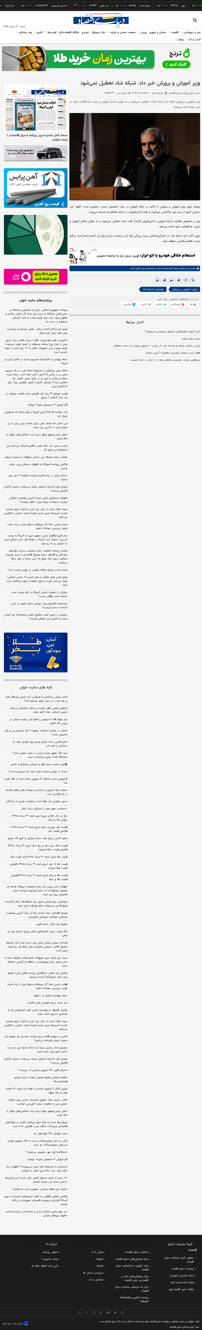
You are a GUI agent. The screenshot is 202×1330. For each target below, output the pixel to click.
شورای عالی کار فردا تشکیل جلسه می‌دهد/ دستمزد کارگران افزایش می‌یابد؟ (35, 489)
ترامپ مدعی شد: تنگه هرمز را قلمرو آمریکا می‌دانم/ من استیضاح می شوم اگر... (37, 448)
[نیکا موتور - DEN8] (35, 153)
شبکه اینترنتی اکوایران (182, 1276)
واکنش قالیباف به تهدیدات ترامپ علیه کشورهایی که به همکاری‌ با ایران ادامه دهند (37, 1012)
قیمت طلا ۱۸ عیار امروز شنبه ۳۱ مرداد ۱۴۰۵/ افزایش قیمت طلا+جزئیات (38, 866)
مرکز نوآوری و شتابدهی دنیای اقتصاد (132, 1268)
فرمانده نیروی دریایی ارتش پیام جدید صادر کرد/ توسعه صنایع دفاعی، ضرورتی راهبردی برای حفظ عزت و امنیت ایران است (36, 947)
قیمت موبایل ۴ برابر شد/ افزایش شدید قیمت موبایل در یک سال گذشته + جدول (36, 396)
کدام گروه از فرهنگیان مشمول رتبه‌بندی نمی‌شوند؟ (172, 332)
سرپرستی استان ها (93, 1273)
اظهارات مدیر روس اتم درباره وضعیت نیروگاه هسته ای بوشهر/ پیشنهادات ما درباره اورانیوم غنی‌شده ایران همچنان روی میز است (37, 891)
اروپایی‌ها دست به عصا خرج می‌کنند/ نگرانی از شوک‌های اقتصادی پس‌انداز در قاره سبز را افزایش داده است (36, 1124)
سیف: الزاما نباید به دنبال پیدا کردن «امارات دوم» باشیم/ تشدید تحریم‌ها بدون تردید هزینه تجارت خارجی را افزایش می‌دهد (35, 513)
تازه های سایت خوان (36, 687)
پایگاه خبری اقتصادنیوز (181, 1289)
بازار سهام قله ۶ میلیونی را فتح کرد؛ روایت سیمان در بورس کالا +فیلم (38, 721)
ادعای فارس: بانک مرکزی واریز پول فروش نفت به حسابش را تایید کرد (40, 744)
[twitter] (178, 280)
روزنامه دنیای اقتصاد (182, 1269)
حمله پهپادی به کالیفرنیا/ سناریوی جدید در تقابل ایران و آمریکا (36, 361)
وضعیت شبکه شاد (153, 289)
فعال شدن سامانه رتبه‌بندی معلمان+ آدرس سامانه (173, 353)
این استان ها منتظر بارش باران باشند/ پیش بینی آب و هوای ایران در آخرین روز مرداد (37, 425)
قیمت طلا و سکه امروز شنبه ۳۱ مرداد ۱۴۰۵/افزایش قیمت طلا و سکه (39, 877)
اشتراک (99, 1266)
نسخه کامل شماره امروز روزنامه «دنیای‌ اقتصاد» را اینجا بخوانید (37, 137)
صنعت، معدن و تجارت (122, 32)
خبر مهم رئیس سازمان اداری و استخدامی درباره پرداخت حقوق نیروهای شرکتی (36, 1214)
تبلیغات (99, 1259)
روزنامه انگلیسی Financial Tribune (134, 1300)
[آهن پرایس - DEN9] (35, 188)
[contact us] (87, 1312)
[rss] (101, 1312)
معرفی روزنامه (50, 1252)
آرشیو (39, 32)
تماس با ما (97, 1252)
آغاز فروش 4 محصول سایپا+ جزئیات (47, 1159)
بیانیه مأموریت (50, 1259)
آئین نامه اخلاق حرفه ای (44, 1266)
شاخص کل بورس (41, 5)
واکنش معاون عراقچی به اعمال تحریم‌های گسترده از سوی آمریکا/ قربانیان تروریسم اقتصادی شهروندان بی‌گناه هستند (35, 1200)
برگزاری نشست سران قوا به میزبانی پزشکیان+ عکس (38, 764)
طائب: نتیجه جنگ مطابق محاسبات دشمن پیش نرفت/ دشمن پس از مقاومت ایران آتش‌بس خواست (37, 1102)
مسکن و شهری (158, 32)
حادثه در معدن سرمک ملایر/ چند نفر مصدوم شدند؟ (37, 772)
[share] (94, 1312)
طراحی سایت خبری (15, 1323)
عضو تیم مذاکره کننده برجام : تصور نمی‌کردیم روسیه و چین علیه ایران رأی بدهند (37, 331)
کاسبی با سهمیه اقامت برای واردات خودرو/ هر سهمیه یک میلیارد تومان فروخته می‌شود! (35, 1038)
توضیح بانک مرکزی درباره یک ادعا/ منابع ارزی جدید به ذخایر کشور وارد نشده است (37, 1050)
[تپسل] (71, 250)
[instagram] (122, 1312)
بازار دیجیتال (98, 32)
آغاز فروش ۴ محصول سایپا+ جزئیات (47, 405)
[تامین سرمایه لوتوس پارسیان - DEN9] (35, 234)
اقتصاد (174, 32)
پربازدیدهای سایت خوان (36, 300)
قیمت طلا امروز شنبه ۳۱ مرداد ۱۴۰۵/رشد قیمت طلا (39, 857)
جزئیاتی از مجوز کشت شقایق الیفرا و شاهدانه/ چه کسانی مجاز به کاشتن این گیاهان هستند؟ (35, 617)
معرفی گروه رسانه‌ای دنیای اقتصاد (179, 1260)
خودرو (85, 32)
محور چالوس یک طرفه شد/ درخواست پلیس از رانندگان (36, 801)
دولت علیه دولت (191, 339)
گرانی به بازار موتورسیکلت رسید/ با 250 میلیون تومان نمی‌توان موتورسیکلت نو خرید (37, 1143)
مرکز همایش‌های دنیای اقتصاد (132, 1259)
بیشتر (180, 40)
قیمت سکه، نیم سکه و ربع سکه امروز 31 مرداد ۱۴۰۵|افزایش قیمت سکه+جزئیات (37, 848)
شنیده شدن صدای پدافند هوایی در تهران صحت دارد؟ (37, 570)
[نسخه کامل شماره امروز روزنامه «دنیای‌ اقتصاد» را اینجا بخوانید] (35, 108)
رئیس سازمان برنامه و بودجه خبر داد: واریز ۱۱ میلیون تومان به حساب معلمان (156, 346)
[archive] (80, 1312)
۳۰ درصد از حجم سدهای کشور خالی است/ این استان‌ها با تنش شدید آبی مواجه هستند (36, 1180)
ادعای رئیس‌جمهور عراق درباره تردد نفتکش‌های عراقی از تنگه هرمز (37, 437)
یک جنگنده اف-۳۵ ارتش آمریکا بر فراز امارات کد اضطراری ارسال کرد (36, 414)
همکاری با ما (96, 1280)
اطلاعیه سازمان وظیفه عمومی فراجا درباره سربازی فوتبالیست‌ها (40, 1079)
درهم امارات (126, 5)
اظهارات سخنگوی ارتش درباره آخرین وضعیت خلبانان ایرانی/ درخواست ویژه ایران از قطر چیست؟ (38, 500)
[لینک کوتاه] (193, 280)
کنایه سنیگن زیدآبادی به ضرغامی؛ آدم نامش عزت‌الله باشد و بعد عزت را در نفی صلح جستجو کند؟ (36, 699)
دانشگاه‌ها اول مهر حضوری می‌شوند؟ (46, 1152)
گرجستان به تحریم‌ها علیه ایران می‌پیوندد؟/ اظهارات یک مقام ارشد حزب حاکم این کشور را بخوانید (36, 1169)
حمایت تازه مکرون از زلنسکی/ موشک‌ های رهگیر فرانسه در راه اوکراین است (36, 792)
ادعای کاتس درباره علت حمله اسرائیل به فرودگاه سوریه (37, 838)
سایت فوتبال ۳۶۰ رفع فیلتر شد (50, 1134)
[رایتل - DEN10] (35, 277)
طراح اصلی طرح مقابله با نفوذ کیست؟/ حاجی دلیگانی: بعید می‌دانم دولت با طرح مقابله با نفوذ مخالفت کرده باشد (37, 581)
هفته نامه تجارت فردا (182, 1283)
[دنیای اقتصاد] (101, 20)
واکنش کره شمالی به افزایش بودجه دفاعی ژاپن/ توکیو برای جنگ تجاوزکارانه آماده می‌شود (37, 975)
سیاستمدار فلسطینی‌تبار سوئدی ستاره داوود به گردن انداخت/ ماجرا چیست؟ (39, 606)
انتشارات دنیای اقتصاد (137, 1252)
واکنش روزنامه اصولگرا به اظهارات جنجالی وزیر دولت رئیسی (38, 466)
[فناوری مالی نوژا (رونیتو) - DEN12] (35, 652)
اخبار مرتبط (135, 322)
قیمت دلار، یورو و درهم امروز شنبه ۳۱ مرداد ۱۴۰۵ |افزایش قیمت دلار (38, 829)
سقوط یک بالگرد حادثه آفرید (51, 924)
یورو (165, 5)
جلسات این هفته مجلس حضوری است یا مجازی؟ (39, 1189)
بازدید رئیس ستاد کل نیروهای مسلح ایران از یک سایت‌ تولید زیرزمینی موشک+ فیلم (37, 526)
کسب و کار (194, 40)
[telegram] (164, 280)
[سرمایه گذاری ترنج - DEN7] (101, 58)
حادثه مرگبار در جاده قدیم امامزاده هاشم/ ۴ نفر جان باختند (37, 478)
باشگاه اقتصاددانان (69, 32)
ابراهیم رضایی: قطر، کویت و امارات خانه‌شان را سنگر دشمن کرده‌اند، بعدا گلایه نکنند (38, 710)
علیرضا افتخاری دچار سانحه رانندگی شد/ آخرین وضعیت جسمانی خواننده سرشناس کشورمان (36, 915)
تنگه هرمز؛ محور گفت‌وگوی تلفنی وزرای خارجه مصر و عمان (37, 933)
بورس (143, 32)
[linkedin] (171, 280)
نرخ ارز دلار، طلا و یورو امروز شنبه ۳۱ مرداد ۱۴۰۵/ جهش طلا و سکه (39, 818)
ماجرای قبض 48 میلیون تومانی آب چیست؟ (43, 1070)
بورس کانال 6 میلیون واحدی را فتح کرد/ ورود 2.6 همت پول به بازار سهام (36, 1091)
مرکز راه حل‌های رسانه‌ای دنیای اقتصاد (132, 1289)
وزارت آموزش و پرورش (184, 289)
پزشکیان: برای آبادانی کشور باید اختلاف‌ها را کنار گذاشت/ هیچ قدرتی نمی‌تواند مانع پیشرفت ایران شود (36, 904)
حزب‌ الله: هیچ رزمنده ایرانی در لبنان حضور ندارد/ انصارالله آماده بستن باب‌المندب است (40, 755)
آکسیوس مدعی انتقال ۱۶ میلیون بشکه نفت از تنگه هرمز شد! (36, 781)
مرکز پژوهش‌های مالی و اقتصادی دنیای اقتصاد (135, 1278)
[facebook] (185, 280)
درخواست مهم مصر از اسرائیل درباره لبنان (44, 809)
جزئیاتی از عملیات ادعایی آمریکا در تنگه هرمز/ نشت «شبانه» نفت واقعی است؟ (39, 594)
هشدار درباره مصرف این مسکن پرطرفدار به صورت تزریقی (35, 457)
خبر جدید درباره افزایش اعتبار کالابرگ (47, 1003)
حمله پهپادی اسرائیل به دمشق (50, 996)
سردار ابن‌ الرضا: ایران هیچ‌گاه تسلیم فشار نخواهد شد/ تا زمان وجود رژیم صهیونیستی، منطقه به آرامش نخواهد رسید (36, 962)
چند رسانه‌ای (25, 32)
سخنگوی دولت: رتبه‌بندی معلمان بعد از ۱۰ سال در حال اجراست (165, 360)
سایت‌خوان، (184, 268)
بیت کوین (86, 5)
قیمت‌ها (51, 32)
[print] (157, 280)
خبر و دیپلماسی (191, 32)
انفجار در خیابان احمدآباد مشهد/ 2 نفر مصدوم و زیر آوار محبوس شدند (36, 733)
